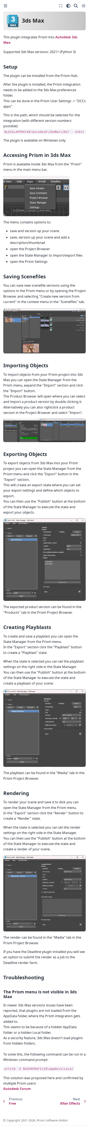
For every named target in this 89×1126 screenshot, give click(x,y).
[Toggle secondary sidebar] (83, 5)
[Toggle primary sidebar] (5, 6)
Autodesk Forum (17, 1088)
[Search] (76, 5)
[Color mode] (68, 5)
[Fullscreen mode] (61, 5)
